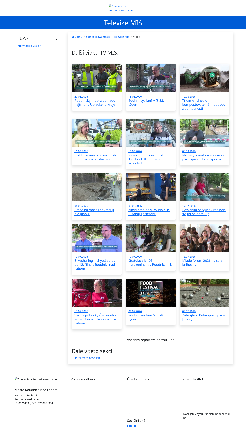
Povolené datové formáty (90, 395)
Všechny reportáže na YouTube (150, 340)
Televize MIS (121, 37)
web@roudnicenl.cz (199, 418)
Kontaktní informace (31, 408)
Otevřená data (83, 390)
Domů (78, 37)
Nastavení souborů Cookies (91, 410)
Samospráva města (98, 37)
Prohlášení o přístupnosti (90, 384)
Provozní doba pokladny (145, 414)
